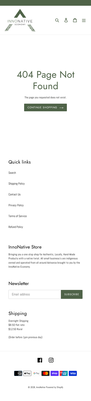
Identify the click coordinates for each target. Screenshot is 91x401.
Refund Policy (15, 227)
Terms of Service (17, 216)
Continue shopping (42, 107)
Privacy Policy (16, 205)
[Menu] (83, 20)
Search (12, 173)
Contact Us (14, 194)
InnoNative (40, 387)
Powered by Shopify (54, 387)
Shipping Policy (16, 183)
